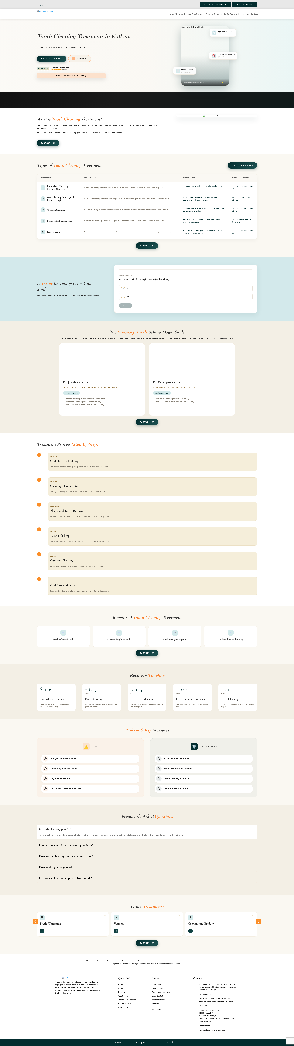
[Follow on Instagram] (44, 4)
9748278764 (82, 58)
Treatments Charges (127, 1000)
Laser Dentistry (158, 996)
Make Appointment (244, 4)
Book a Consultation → (242, 165)
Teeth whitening (158, 1000)
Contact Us (123, 1007)
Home (171, 14)
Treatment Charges (214, 14)
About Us (179, 14)
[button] (35, 921)
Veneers (155, 1004)
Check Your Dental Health (215, 4)
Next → (125, 306)
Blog (247, 14)
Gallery (241, 14)
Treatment (67, 75)
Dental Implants (158, 988)
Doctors (187, 14)
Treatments (197, 14)
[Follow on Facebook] (39, 4)
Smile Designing (158, 984)
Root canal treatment (161, 992)
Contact (254, 14)
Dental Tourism (230, 14)
